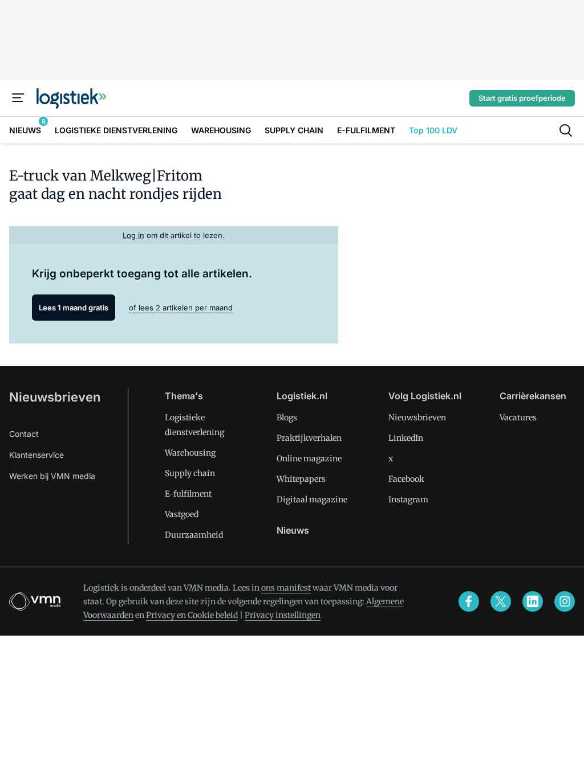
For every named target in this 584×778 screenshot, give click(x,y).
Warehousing (190, 453)
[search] (566, 130)
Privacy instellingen (283, 615)
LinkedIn (405, 438)
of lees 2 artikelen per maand (181, 307)
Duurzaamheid (194, 535)
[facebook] (469, 601)
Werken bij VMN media (52, 476)
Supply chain (190, 473)
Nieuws (293, 530)
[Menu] (18, 98)
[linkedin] (532, 601)
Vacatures (518, 417)
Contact (24, 434)
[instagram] (564, 601)
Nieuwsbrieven (54, 397)
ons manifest (286, 588)
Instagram (408, 499)
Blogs (287, 417)
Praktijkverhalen (309, 438)
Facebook (406, 479)
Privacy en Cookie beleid (192, 615)
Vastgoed (181, 514)
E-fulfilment (188, 494)
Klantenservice (36, 455)
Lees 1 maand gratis (73, 307)
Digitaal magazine (312, 499)
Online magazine (309, 458)
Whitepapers (301, 479)
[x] (500, 601)
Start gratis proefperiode (522, 98)
